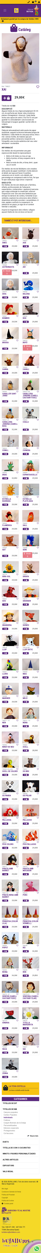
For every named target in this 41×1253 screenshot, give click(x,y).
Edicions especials (11, 1128)
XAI (24, 1049)
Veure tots (34, 1136)
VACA (4, 1049)
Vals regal (8, 1171)
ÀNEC (4, 243)
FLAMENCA (7, 525)
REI (24, 947)
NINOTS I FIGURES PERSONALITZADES (19, 1154)
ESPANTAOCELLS (30, 475)
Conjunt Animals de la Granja (15, 1123)
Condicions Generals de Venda (11, 1192)
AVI (24, 267)
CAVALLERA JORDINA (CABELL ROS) (10, 424)
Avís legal (5, 1189)
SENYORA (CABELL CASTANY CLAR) (31, 997)
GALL (25, 525)
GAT (4, 550)
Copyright (5, 1198)
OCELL (25, 747)
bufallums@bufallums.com (11, 1232)
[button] (6, 98)
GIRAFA (26, 576)
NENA (25, 722)
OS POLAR (27, 795)
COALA (26, 422)
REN (24, 972)
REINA (5, 972)
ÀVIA (4, 294)
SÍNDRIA (5, 1023)
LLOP (4, 649)
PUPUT (5, 947)
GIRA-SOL (6, 576)
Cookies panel (8, 1203)
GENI (25, 550)
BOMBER (5, 318)
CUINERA (26, 450)
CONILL (5, 450)
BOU (24, 318)
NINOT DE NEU (8, 747)
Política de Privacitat (8, 1195)
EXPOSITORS (8, 1166)
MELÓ (25, 698)
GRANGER (27, 601)
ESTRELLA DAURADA (6, 500)
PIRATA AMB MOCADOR (28, 869)
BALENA (26, 294)
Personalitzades (10, 1125)
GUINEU (26, 625)
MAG (25, 674)
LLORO (5, 674)
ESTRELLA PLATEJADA (28, 500)
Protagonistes (9, 1131)
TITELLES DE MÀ (10, 1109)
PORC (25, 895)
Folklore (7, 1120)
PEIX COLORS (7, 844)
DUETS (6, 1142)
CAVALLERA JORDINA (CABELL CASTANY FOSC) (30, 396)
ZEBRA (5, 1073)
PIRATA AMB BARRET (7, 869)
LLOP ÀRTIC (28, 649)
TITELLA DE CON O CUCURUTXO (17, 1148)
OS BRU (26, 771)
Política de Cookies (8, 1200)
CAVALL (26, 369)
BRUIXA (5, 342)
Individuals (8, 1117)
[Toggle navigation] (5, 10)
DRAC (4, 475)
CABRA (5, 369)
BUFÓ (25, 342)
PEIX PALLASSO (29, 844)
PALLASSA (6, 820)
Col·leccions (8, 1133)
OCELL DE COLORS (10, 771)
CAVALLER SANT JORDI (9, 395)
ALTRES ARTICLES (10, 1160)
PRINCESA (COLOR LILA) (10, 922)
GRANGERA (7, 625)
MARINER (6, 698)
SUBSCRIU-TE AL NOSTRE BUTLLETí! (16, 1211)
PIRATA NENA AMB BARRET (10, 896)
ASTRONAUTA (8, 267)
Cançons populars (11, 1112)
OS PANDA (6, 795)
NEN (4, 722)
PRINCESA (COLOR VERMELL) (30, 922)
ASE (24, 243)
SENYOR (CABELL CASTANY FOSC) (9, 997)
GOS (4, 601)
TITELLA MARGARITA (28, 1024)
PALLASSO (27, 820)
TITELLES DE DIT (10, 1103)
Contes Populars (10, 1115)
